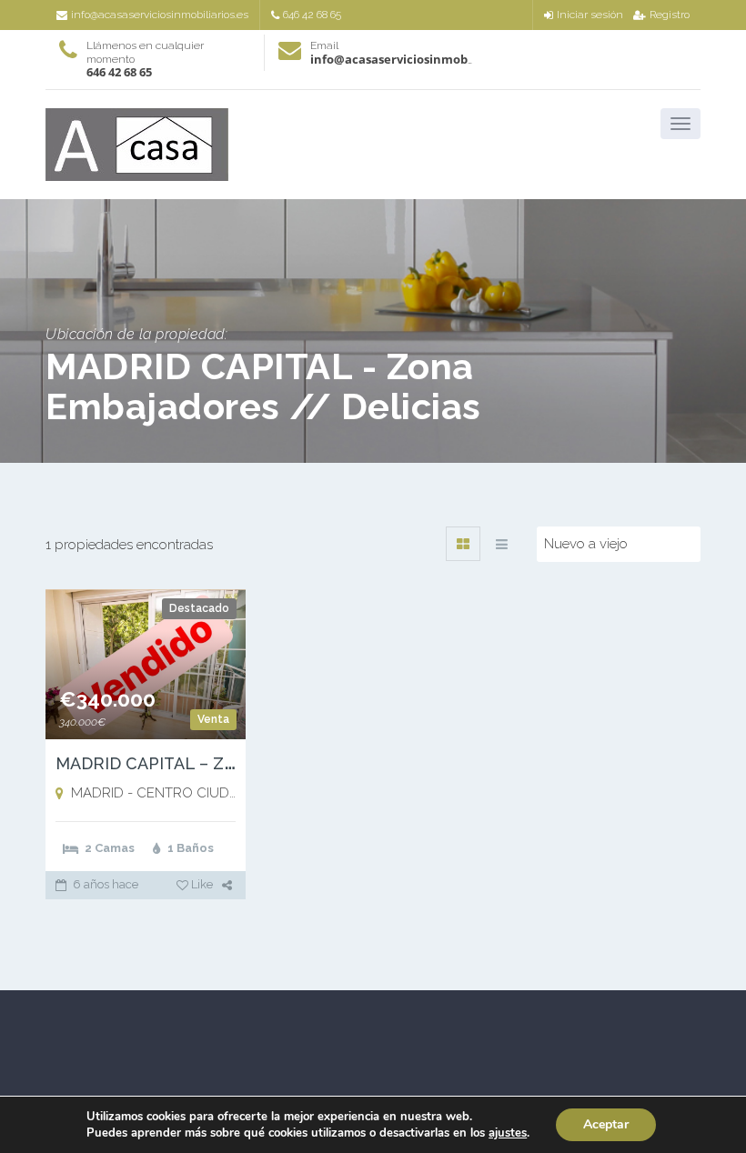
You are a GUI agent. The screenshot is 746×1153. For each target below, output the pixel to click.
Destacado (199, 608)
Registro (670, 14)
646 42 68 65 (312, 14)
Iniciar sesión (590, 14)
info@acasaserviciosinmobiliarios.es (159, 14)
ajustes (508, 1133)
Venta (213, 719)
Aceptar (606, 1124)
